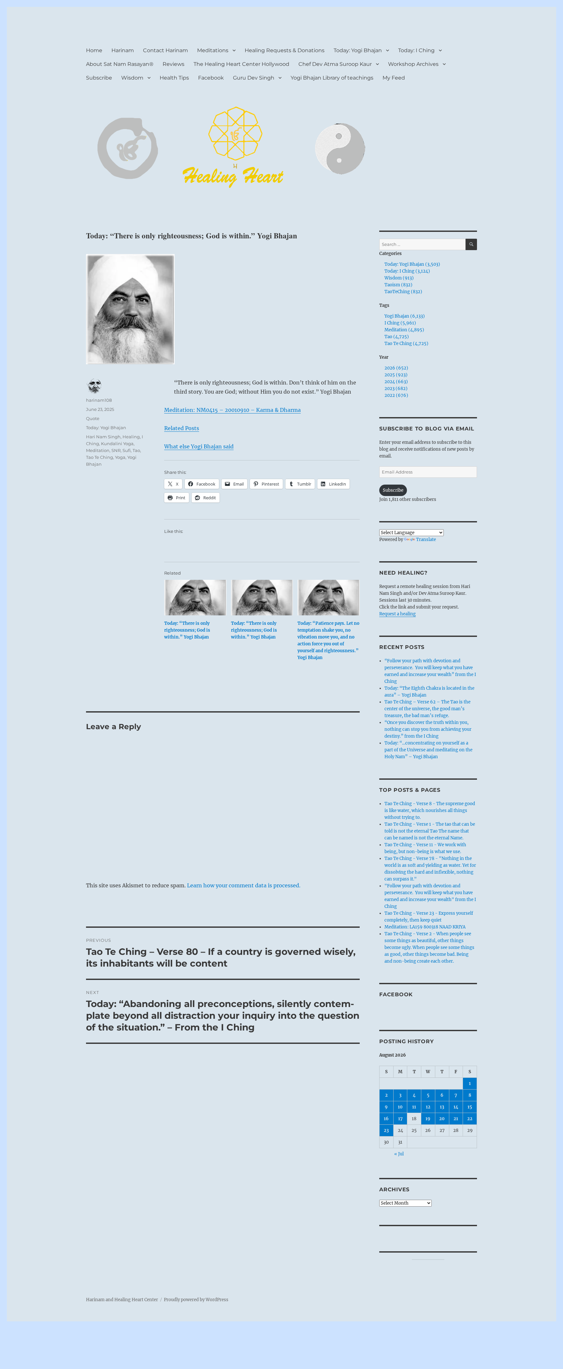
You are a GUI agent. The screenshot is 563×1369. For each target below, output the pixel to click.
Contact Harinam (165, 50)
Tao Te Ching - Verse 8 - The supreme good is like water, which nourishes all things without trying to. (429, 810)
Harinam (122, 50)
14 (456, 1107)
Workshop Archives (413, 64)
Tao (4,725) (396, 336)
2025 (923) (396, 375)
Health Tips (174, 78)
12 (428, 1107)
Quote (92, 418)
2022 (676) (396, 395)
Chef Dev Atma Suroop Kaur (335, 64)
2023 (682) (396, 388)
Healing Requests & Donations (285, 50)
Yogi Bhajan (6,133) (404, 316)
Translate (426, 539)
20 (442, 1118)
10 (400, 1107)
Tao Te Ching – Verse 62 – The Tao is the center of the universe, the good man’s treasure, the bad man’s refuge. (427, 708)
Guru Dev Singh (253, 78)
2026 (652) (396, 368)
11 (414, 1107)
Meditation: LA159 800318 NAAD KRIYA (425, 927)
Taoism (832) (398, 285)
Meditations (212, 50)
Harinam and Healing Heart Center (122, 1299)
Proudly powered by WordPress (196, 1299)
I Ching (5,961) (400, 323)
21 (456, 1118)
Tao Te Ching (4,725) (406, 343)
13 (442, 1107)
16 (386, 1118)
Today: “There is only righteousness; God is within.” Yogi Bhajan (187, 630)
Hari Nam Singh (103, 436)
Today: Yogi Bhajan (358, 50)
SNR (116, 450)
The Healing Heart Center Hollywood (241, 64)
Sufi (127, 450)
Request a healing (397, 614)
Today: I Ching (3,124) (407, 271)
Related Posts (181, 428)
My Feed (394, 78)
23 (386, 1130)
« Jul (399, 1154)
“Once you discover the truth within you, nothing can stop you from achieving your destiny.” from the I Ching (427, 729)
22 (469, 1118)
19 (428, 1118)
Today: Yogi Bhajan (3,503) (412, 264)
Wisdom (132, 78)
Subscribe (99, 78)
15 (470, 1107)
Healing (131, 436)
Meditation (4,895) (404, 330)
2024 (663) (396, 381)
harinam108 (99, 400)
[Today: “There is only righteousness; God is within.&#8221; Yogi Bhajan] (195, 597)
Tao (136, 450)
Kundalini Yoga (117, 443)
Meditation (97, 450)
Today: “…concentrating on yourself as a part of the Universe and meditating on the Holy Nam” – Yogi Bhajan (428, 750)
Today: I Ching (416, 50)
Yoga (120, 457)
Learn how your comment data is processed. (243, 885)
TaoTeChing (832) (403, 291)
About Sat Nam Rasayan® (119, 64)
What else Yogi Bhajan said (199, 446)
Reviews (173, 64)
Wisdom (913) (399, 278)
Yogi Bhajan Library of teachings (332, 78)
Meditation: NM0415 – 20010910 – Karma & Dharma (232, 410)
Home (94, 50)
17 (400, 1118)
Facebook (211, 78)
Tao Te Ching (99, 457)
